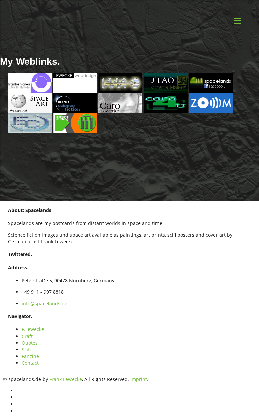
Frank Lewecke (65, 379)
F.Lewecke (33, 329)
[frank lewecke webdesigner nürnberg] (75, 82)
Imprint (138, 379)
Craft (27, 336)
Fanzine (30, 356)
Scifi (26, 349)
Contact (30, 363)
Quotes (30, 343)
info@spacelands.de (44, 303)
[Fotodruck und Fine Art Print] (30, 82)
